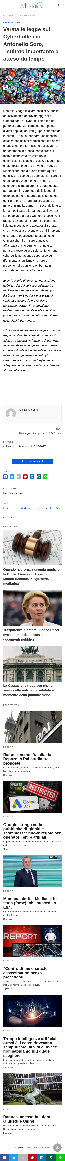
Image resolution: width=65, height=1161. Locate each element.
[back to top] (57, 1147)
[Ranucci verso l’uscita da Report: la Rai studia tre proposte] (32, 727)
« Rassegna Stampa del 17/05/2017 (24, 446)
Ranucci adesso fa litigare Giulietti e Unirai (28, 1119)
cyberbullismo (23, 507)
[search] (60, 5)
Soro (58, 507)
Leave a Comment (32, 461)
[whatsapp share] (39, 476)
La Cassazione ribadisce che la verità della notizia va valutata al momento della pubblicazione (29, 690)
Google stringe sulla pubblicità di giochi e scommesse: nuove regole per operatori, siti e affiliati (32, 830)
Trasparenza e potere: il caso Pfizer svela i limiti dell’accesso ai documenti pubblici (31, 634)
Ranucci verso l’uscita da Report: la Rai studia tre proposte (27, 758)
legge (38, 507)
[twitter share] (12, 476)
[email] (23, 1157)
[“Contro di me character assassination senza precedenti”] (32, 941)
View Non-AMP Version (41, 1148)
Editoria (8, 747)
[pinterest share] (25, 476)
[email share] (19, 476)
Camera (7, 507)
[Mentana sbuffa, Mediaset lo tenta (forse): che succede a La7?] (32, 871)
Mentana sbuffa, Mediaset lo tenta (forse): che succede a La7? (30, 902)
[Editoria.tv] (32, 5)
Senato (48, 507)
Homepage (8, 15)
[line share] (45, 476)
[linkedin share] (32, 476)
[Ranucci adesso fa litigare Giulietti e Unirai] (32, 1089)
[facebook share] (5, 476)
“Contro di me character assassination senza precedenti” (26, 972)
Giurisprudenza (27, 15)
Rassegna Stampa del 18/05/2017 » (40, 433)
